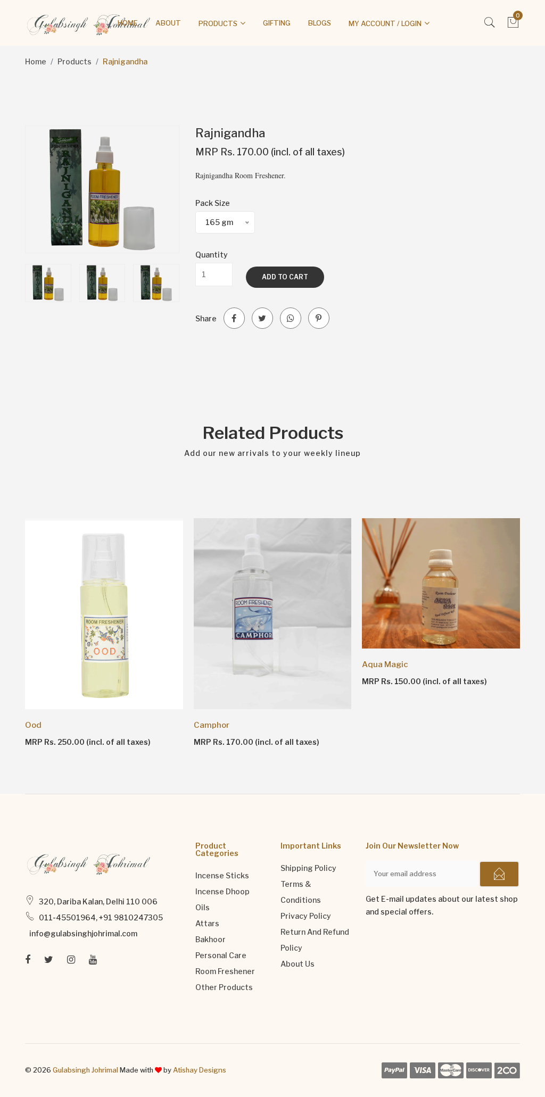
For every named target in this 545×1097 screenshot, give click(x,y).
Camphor (211, 725)
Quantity (211, 254)
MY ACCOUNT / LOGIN (385, 23)
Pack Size (212, 202)
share (206, 318)
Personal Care (220, 955)
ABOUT (168, 23)
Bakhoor (210, 939)
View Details (56, 741)
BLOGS (319, 23)
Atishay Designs (199, 1070)
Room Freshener (225, 971)
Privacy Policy (305, 915)
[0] (513, 25)
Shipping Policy (308, 867)
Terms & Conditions (300, 891)
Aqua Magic (385, 664)
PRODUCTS (218, 23)
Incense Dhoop (222, 891)
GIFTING (277, 23)
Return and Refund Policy (314, 939)
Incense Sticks (222, 875)
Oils (202, 907)
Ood (33, 725)
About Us (297, 963)
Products (74, 61)
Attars (207, 923)
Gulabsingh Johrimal (85, 1070)
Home (35, 61)
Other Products (224, 987)
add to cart (285, 277)
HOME (128, 23)
